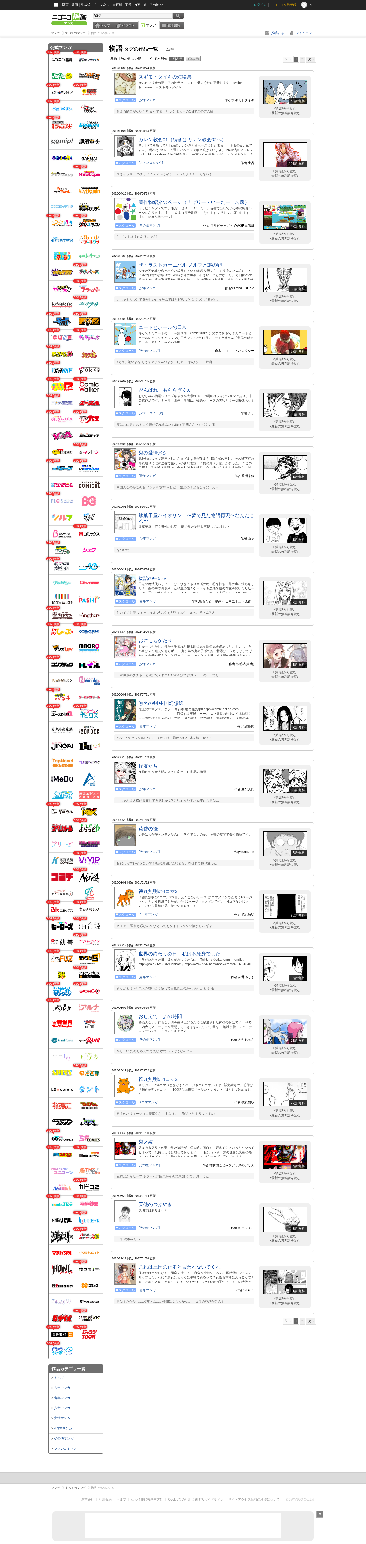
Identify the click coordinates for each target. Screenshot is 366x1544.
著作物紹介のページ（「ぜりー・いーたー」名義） (194, 202)
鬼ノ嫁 (146, 1142)
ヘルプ (121, 1499)
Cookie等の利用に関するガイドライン (195, 1499)
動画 (65, 4)
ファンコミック (65, 1448)
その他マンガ (63, 1438)
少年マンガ (62, 1388)
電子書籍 (173, 25)
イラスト (128, 25)
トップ (105, 25)
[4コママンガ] (148, 914)
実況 (128, 4)
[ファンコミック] (151, 163)
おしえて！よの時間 (160, 1016)
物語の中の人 (153, 578)
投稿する (277, 33)
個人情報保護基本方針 (147, 1499)
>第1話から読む (284, 108)
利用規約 (105, 1499)
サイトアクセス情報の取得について (254, 1499)
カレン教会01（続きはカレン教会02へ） (182, 139)
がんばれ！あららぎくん (165, 390)
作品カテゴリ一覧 (68, 1368)
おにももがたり (155, 640)
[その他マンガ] (149, 225)
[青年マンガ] (147, 476)
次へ (311, 59)
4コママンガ (63, 1428)
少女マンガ (62, 1408)
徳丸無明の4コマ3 (158, 891)
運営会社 (87, 1499)
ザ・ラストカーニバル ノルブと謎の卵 (180, 265)
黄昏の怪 (148, 828)
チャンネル (102, 4)
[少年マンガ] (147, 100)
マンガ (151, 25)
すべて (59, 1377)
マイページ (304, 33)
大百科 (117, 4)
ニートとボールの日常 (163, 327)
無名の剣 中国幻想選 (161, 703)
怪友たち (148, 766)
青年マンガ (62, 1398)
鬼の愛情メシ (153, 452)
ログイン (260, 4)
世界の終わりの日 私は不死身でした (180, 953)
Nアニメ (141, 4)
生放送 (86, 4)
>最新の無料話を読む (285, 113)
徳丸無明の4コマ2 (158, 1079)
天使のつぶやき (155, 1204)
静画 (75, 4)
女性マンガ (62, 1418)
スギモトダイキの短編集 (165, 77)
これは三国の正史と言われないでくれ (180, 1267)
